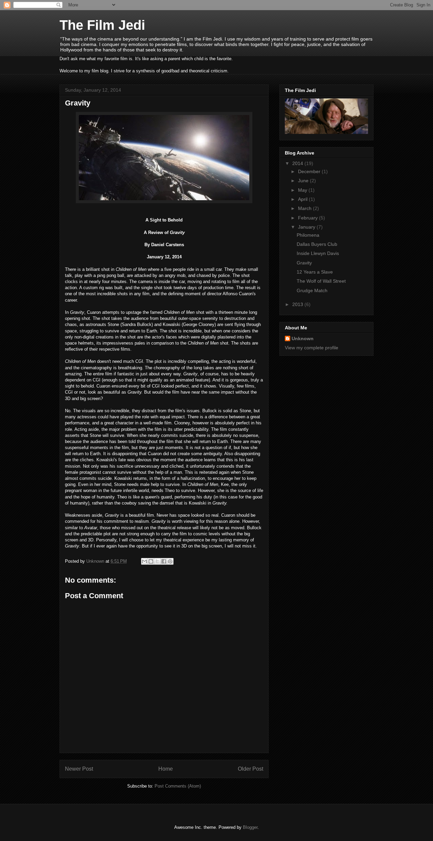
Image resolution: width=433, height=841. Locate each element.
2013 (298, 304)
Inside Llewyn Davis (318, 253)
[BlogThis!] (150, 561)
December (310, 171)
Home (165, 769)
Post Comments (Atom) (178, 786)
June (304, 180)
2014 (298, 163)
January (307, 227)
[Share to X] (157, 561)
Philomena (308, 235)
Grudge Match (312, 290)
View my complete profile (311, 347)
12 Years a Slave (315, 272)
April (303, 199)
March (305, 208)
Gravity (304, 262)
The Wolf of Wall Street (321, 281)
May (303, 190)
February (308, 217)
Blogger (250, 827)
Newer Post (79, 769)
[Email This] (144, 561)
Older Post (250, 769)
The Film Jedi (102, 25)
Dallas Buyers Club (317, 244)
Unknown (303, 338)
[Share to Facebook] (163, 561)
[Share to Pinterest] (170, 561)
